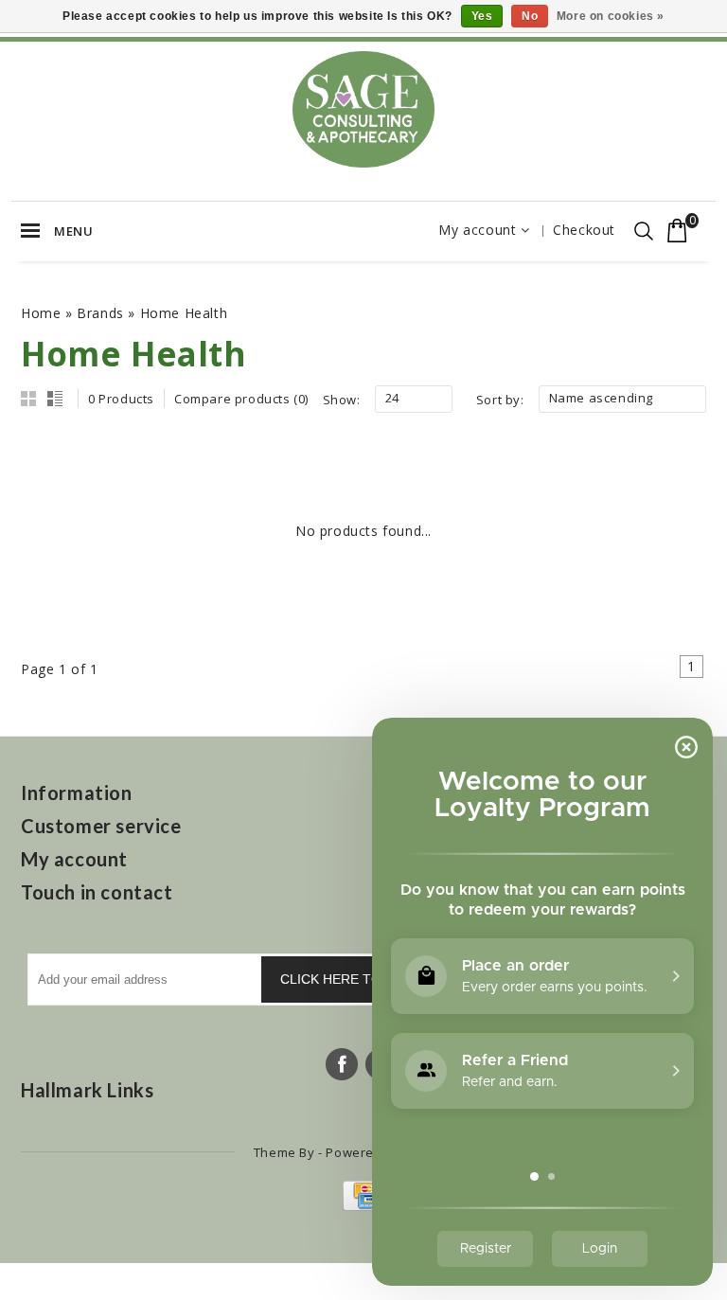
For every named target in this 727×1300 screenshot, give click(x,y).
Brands (100, 313)
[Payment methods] (364, 1206)
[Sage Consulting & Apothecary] (363, 109)
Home (41, 313)
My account (477, 230)
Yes (482, 16)
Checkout (584, 230)
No (530, 16)
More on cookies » (611, 16)
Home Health (184, 313)
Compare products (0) (241, 398)
